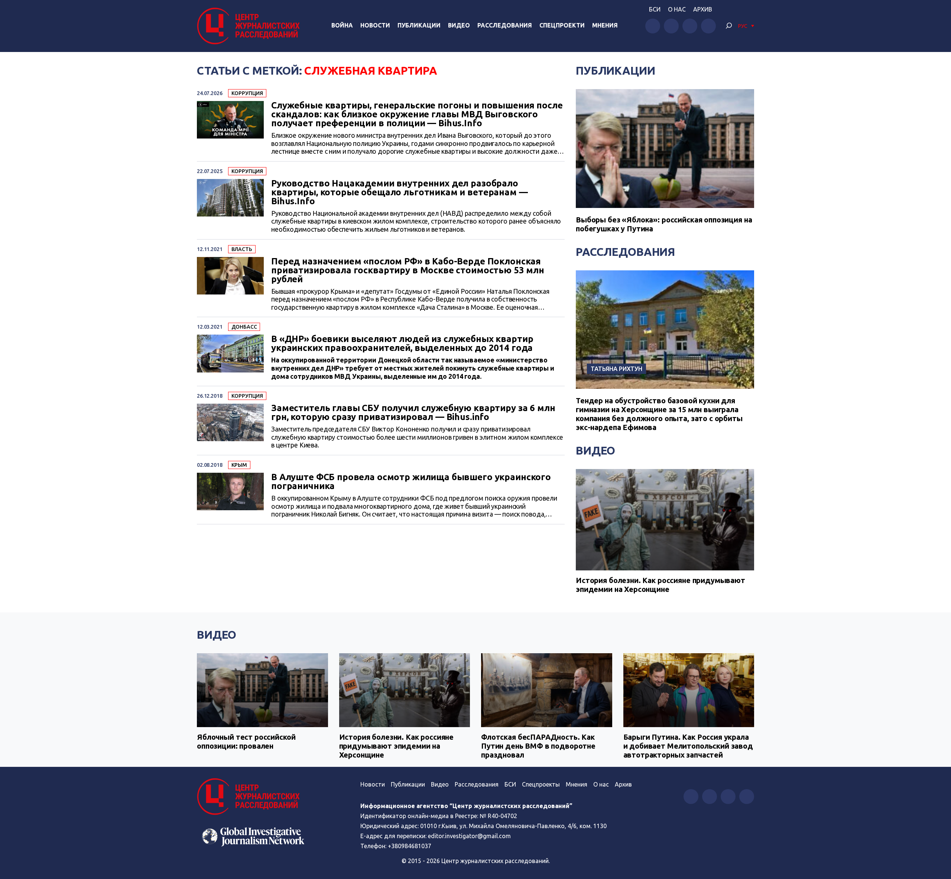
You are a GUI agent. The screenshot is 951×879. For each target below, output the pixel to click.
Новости (375, 25)
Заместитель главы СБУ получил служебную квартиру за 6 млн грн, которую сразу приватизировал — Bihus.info (413, 412)
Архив (702, 9)
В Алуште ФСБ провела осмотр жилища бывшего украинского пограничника (411, 482)
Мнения (605, 25)
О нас (677, 9)
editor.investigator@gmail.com (469, 836)
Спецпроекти (562, 25)
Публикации (419, 25)
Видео (459, 25)
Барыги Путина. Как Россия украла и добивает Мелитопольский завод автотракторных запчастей (688, 746)
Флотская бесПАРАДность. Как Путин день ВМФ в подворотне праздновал (538, 746)
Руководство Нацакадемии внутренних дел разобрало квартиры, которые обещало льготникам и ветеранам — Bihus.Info (399, 192)
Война (342, 25)
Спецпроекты (541, 784)
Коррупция (247, 93)
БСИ (654, 9)
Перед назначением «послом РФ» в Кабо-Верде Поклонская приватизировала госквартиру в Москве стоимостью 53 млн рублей (407, 270)
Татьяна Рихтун (616, 368)
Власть (241, 249)
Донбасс (244, 327)
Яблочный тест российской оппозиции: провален (246, 741)
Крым (239, 465)
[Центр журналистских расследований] (250, 26)
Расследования (504, 25)
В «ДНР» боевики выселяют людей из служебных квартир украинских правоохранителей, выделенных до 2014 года (402, 343)
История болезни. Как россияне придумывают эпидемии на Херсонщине (660, 584)
